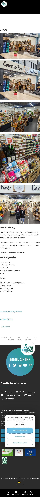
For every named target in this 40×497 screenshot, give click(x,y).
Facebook (6, 327)
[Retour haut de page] (35, 479)
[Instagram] (20, 365)
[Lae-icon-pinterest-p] (30, 365)
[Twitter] (14, 365)
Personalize (20, 436)
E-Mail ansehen (8, 303)
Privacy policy (20, 425)
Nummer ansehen (9, 297)
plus (36, 338)
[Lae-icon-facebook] (9, 365)
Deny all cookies (20, 443)
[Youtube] (25, 365)
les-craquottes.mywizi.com (11, 312)
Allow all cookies (20, 430)
